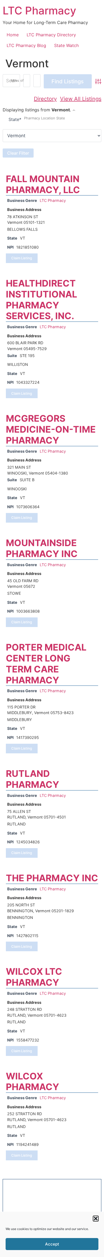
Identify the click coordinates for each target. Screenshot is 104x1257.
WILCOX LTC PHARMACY (34, 977)
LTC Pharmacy (39, 10)
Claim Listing (21, 258)
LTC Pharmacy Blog (26, 45)
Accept (52, 1244)
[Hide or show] (73, 109)
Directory (45, 99)
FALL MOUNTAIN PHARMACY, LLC (43, 184)
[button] (95, 1218)
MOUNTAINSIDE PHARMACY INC (42, 548)
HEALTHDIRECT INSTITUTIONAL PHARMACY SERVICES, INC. (41, 299)
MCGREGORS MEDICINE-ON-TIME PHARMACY (51, 429)
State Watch (66, 45)
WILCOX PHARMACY (32, 1081)
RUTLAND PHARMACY (32, 779)
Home (13, 34)
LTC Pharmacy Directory (51, 34)
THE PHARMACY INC (52, 877)
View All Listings (80, 99)
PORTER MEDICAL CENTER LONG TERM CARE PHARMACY (46, 663)
